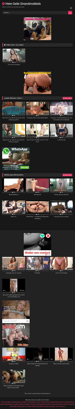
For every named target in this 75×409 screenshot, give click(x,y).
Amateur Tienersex (31, 404)
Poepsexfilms (42, 404)
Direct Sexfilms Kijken (16, 404)
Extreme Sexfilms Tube (23, 402)
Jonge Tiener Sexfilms (58, 406)
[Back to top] (69, 403)
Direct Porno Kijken (63, 402)
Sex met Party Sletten (29, 406)
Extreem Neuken (50, 402)
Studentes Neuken (44, 406)
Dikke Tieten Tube (38, 402)
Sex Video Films (65, 404)
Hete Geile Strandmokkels (23, 4)
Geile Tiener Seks (53, 404)
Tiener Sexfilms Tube (8, 402)
